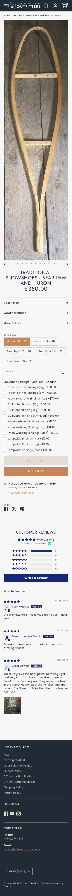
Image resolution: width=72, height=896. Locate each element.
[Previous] (5, 264)
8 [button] (49, 263)
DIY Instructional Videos (19, 782)
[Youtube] (12, 814)
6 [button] (40, 263)
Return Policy (12, 793)
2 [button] (22, 263)
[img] (12, 601)
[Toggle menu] (4, 5)
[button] (20, 551)
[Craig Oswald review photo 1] (12, 706)
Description (12, 303)
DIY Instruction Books (18, 776)
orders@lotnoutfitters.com (22, 849)
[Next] (67, 264)
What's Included (15, 313)
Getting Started (14, 760)
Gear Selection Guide (18, 765)
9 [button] (54, 263)
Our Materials (13, 771)
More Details (12, 323)
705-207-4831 (13, 838)
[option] (36, 140)
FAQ (6, 755)
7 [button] (44, 263)
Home (7, 15)
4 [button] (31, 263)
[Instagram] (18, 814)
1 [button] (17, 263)
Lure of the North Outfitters (36, 883)
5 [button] (35, 263)
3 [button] (26, 263)
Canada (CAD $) (16, 871)
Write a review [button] (36, 578)
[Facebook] (6, 814)
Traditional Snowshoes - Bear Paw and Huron (37, 15)
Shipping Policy (14, 787)
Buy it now (36, 471)
